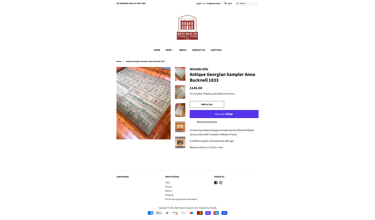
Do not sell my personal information (181, 199)
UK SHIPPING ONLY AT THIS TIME (131, 3)
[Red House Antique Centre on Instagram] (220, 183)
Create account (213, 3)
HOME (157, 50)
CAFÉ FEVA (216, 50)
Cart (230, 3)
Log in (199, 3)
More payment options (207, 121)
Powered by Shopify (208, 207)
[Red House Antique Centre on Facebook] (216, 183)
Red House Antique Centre (186, 207)
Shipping (207, 93)
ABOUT (183, 50)
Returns (168, 190)
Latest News (122, 176)
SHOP (169, 50)
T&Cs (167, 182)
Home (118, 61)
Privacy (168, 186)
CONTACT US (198, 50)
